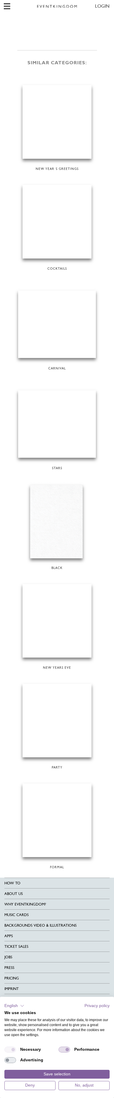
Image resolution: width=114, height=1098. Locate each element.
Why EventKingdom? (25, 904)
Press (9, 967)
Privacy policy (97, 1006)
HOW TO (12, 883)
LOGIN (102, 6)
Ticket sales (16, 946)
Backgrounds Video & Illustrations (40, 925)
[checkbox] (10, 1050)
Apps (8, 936)
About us (13, 893)
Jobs (8, 957)
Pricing (11, 978)
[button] (14, 1005)
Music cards (16, 915)
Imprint (11, 988)
